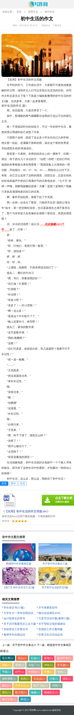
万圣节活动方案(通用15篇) (54, 618)
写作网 (32, 710)
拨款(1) (6, 685)
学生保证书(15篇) (14, 607)
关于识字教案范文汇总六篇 (20, 623)
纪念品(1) (39, 678)
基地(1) (48, 658)
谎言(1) (67, 678)
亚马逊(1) (62, 665)
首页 (19, 11)
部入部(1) (20, 692)
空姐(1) (61, 671)
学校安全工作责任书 (16, 629)
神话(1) (24, 699)
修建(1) (35, 692)
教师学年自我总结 (14, 634)
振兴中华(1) (64, 658)
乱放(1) (35, 658)
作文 (4, 483)
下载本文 (57, 25)
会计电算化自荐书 (14, 618)
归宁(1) (19, 671)
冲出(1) (48, 665)
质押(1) (19, 665)
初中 (13, 483)
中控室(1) (34, 671)
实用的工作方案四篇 (50, 629)
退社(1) (6, 692)
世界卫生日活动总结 (50, 634)
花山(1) (22, 658)
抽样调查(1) (9, 678)
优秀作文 (33, 11)
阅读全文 (46, 25)
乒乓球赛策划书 (47, 607)
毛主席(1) (7, 658)
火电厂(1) (34, 665)
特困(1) (56, 685)
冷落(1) (53, 678)
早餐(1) (48, 671)
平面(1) (6, 671)
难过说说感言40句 (49, 613)
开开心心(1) (22, 685)
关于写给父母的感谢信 (51, 623)
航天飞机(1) (41, 685)
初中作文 (50, 11)
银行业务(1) (9, 699)
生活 (22, 483)
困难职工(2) (51, 692)
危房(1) (24, 678)
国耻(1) (6, 665)
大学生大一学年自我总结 (18, 613)
